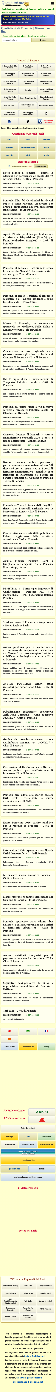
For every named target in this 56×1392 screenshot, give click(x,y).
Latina (46, 147)
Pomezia (9, 155)
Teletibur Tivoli (45, 1293)
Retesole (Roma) (10, 1293)
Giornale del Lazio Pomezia (10, 82)
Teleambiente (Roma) (28, 1309)
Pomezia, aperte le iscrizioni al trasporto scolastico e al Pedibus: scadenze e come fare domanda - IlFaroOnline (28, 299)
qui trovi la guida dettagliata (29, 1377)
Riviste (42, 1169)
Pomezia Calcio (9, 106)
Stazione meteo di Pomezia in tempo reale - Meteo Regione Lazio (28, 624)
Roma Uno (28, 1285)
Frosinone (9, 147)
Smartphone (46, 1137)
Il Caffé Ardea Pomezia (46, 67)
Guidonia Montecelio (28, 147)
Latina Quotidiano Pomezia (28, 82)
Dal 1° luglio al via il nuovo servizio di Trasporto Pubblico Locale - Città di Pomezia (28, 382)
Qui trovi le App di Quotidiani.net (28, 1382)
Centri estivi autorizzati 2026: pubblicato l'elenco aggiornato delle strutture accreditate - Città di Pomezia (28, 536)
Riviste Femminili (28, 1047)
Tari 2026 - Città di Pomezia (19, 1011)
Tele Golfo (28, 1301)
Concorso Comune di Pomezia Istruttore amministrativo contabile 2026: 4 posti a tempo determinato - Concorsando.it (28, 438)
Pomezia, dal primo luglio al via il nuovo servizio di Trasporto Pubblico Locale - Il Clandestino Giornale (28, 410)
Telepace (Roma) (46, 1285)
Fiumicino (46, 140)
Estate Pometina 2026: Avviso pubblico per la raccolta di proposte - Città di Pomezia (28, 826)
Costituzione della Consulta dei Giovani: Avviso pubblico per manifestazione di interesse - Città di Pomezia (28, 770)
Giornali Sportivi (9, 1047)
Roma (9, 140)
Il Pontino (28, 90)
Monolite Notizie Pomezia (46, 82)
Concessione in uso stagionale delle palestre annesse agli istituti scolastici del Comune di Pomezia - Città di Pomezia (28, 354)
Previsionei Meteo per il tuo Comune (28, 1177)
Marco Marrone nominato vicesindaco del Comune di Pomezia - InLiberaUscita (28, 898)
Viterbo (46, 155)
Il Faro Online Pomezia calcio (9, 114)
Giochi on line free (46, 1144)
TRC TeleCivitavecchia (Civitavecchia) (10, 1301)
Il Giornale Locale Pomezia (10, 90)
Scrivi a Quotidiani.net (34, 1356)
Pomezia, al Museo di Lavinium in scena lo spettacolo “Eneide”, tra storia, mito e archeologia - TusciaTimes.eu (28, 271)
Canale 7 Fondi (10, 1317)
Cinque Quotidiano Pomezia (46, 90)
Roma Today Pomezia (28, 98)
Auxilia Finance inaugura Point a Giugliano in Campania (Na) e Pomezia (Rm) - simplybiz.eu (28, 564)
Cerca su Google (9, 1144)
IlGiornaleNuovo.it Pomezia (46, 98)
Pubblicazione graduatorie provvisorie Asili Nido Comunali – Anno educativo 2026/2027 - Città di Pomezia (28, 715)
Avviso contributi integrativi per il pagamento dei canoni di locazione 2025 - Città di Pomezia (28, 958)
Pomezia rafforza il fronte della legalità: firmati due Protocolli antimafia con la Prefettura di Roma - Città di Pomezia (28, 508)
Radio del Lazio (27, 1128)
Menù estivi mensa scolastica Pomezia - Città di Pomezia (28, 877)
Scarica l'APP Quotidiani (48, 121)
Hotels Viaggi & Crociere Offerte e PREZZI (28, 1152)
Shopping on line (28, 1160)
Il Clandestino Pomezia (46, 75)
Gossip (46, 1047)
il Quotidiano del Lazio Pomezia (28, 75)
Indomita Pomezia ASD (27, 106)
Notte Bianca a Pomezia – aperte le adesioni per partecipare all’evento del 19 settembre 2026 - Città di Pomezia (28, 176)
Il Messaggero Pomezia (10, 75)
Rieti (28, 155)
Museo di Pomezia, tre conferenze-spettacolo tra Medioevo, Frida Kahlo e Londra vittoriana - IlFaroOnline (26, 18)
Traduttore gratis (28, 1144)
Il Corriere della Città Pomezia (9, 67)
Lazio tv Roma (28, 1293)
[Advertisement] (28, 51)
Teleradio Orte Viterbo (28, 1317)
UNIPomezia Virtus (46, 106)
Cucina (28, 1137)
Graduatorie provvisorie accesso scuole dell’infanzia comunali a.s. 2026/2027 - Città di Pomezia (28, 742)
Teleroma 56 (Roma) (10, 1285)
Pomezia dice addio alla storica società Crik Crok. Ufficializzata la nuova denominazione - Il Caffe (28, 798)
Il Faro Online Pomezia (28, 67)
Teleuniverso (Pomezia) (10, 1309)
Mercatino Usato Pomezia (10, 98)
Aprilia (28, 140)
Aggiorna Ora (40, 166)
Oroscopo (9, 1137)
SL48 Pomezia (45, 1309)
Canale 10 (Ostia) (45, 1301)
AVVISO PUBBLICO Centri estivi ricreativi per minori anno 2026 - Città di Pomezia (28, 687)
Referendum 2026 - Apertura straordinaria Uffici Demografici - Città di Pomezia (28, 852)
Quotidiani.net (14, 1169)
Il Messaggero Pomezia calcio (28, 114)
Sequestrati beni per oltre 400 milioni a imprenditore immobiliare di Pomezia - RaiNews (28, 986)
